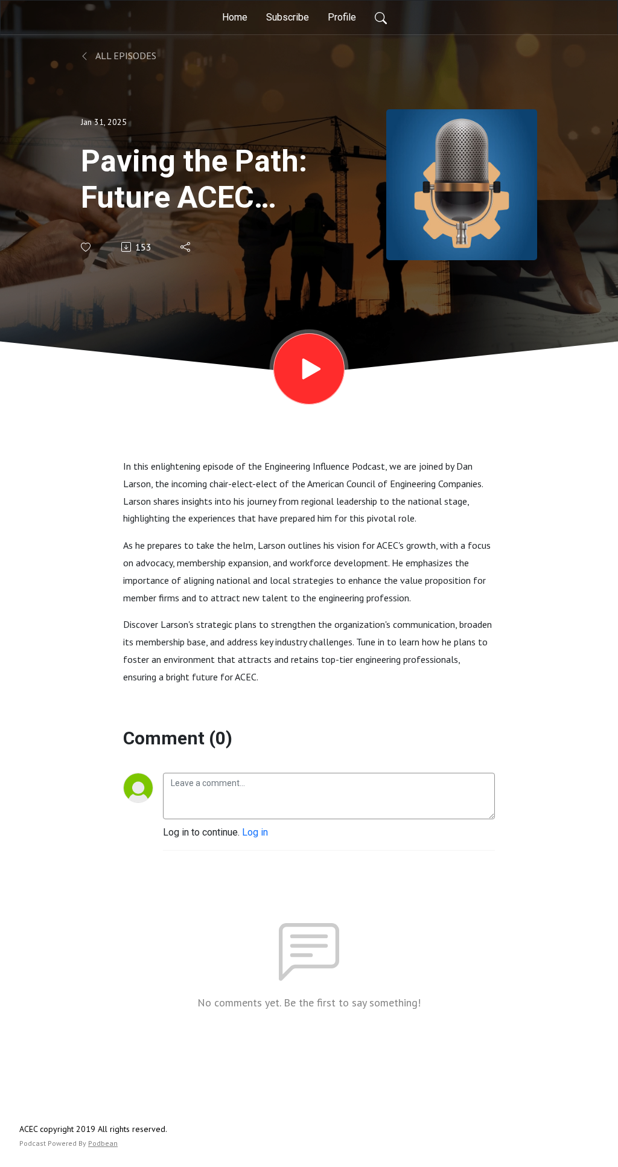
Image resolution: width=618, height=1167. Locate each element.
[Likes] (87, 247)
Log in (255, 832)
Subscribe (287, 17)
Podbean (103, 1143)
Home (234, 17)
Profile (342, 17)
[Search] (381, 17)
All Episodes (125, 56)
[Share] (186, 247)
